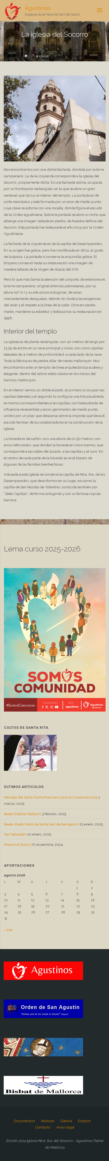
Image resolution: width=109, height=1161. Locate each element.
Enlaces (84, 1121)
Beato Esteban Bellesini (22, 814)
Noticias (47, 1121)
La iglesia (41, 56)
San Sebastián (15, 834)
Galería (66, 1121)
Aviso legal (65, 1127)
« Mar (8, 930)
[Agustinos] (12, 10)
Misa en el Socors (17, 844)
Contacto (42, 1127)
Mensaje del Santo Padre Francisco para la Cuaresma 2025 (51, 797)
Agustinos (38, 8)
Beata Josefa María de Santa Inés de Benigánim (41, 824)
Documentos (24, 1121)
